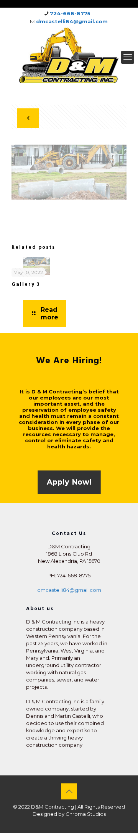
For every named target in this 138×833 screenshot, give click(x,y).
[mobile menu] (127, 57)
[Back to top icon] (69, 791)
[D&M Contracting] (69, 55)
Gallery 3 (26, 284)
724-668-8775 (70, 13)
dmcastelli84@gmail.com (72, 21)
